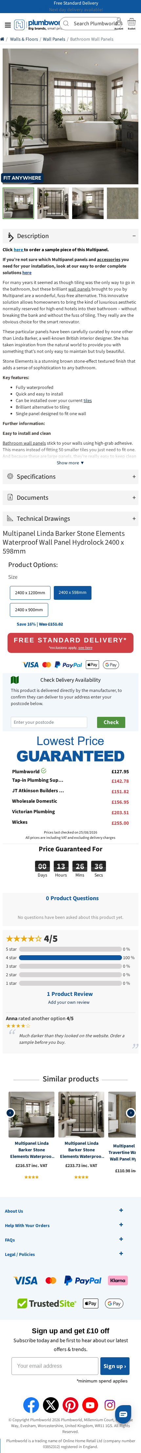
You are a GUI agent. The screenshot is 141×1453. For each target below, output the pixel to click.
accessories (108, 259)
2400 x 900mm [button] (29, 610)
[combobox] (90, 23)
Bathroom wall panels (24, 443)
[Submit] (67, 23)
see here (85, 648)
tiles (88, 400)
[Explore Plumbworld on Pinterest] (70, 1405)
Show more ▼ (71, 463)
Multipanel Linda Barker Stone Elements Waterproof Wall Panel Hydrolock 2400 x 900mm (81, 1150)
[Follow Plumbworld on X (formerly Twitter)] (50, 1405)
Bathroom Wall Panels (91, 39)
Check (111, 722)
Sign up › (115, 1366)
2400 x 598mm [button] (73, 592)
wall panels (79, 289)
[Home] (2, 39)
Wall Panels (54, 39)
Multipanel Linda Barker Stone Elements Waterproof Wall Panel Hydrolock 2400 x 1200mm (31, 1150)
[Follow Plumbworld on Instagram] (109, 1405)
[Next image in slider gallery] (12, 238)
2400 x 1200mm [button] (30, 593)
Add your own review (69, 1002)
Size (12, 577)
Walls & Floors (24, 39)
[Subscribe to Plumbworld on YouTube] (90, 1405)
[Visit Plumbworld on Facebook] (31, 1405)
